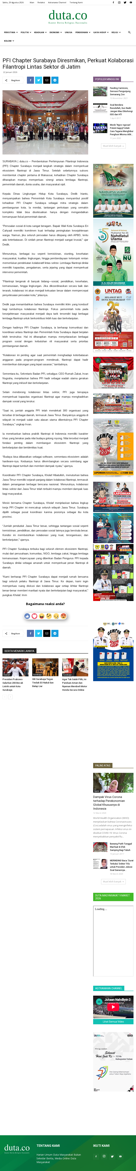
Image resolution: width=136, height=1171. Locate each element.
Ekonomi (54, 32)
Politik (25, 32)
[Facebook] (113, 2)
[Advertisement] (113, 738)
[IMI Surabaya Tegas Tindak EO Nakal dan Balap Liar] (45, 667)
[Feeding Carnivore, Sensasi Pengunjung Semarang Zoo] (100, 91)
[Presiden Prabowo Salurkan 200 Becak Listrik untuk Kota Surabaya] (15, 667)
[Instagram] (119, 2)
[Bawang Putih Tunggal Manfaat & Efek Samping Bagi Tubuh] (100, 847)
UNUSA (68, 32)
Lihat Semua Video (113, 1021)
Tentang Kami (76, 2)
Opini (96, 791)
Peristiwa (9, 32)
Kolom (8, 40)
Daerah (7, 675)
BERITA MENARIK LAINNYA (19, 651)
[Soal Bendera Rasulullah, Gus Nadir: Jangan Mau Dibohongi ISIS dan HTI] (100, 108)
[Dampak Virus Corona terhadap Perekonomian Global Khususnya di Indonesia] (113, 783)
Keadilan (39, 32)
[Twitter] (125, 2)
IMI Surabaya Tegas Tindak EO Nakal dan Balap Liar (42, 683)
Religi (115, 32)
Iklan (32, 2)
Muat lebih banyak (112, 145)
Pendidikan (81, 32)
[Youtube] (131, 2)
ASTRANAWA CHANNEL (108, 988)
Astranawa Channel (57, 2)
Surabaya (37, 674)
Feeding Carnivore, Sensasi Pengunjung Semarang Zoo (120, 91)
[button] (129, 32)
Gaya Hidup (99, 32)
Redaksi (41, 2)
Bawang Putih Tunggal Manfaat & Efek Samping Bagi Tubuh (121, 847)
